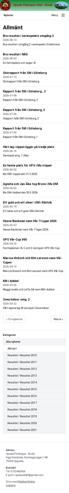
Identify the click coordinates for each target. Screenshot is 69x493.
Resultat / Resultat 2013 (22, 375)
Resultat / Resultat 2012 (22, 368)
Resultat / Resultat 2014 (22, 382)
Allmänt (12, 348)
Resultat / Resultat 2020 (22, 423)
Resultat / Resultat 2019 (22, 416)
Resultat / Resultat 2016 (22, 396)
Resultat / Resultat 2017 (22, 402)
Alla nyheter (13, 341)
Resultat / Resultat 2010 (22, 355)
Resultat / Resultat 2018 (22, 409)
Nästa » (58, 319)
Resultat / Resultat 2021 (22, 429)
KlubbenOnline (26, 481)
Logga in (11, 485)
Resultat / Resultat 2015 (22, 389)
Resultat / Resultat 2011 (22, 362)
